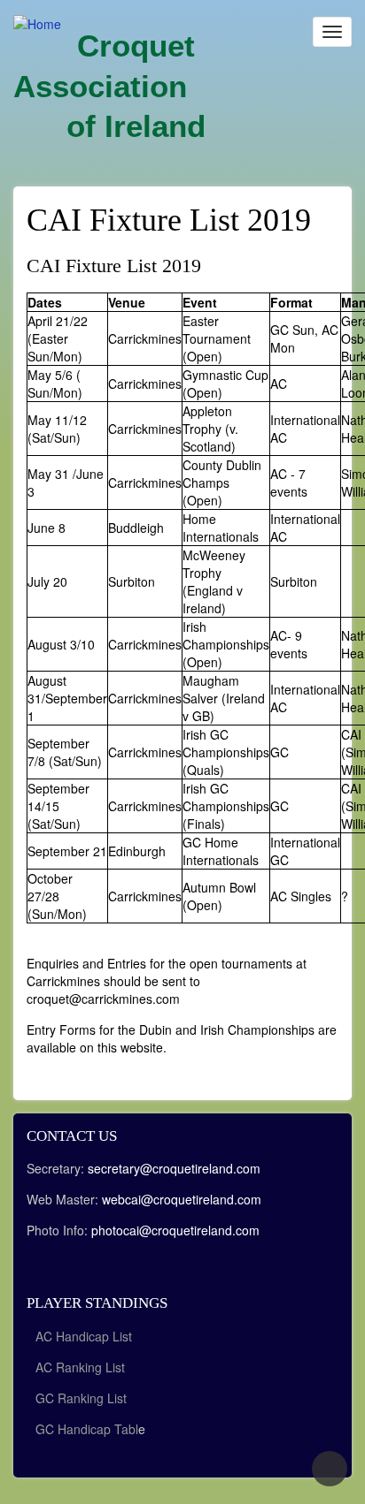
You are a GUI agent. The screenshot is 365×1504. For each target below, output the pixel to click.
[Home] (37, 23)
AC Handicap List (85, 1336)
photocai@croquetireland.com (175, 1230)
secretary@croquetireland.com (174, 1168)
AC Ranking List (80, 1367)
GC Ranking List (81, 1398)
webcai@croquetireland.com (181, 1199)
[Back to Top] (329, 1468)
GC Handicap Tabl (86, 1429)
